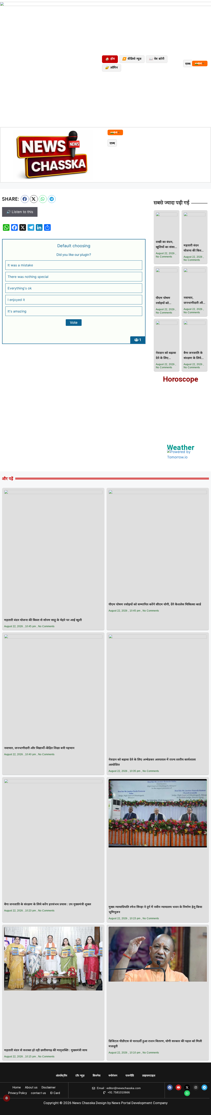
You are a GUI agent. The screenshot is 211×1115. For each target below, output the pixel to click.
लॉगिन (111, 68)
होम (110, 59)
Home (17, 1087)
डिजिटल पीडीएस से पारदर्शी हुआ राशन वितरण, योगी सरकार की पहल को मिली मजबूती (155, 1044)
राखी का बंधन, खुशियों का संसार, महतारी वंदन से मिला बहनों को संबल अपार (166, 245)
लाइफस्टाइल (148, 1075)
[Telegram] (204, 1087)
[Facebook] (170, 1087)
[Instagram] (196, 1087)
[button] (25, 199)
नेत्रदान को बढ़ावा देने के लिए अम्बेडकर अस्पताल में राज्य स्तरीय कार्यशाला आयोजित (166, 356)
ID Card (55, 1093)
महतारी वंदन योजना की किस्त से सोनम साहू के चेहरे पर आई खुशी (193, 248)
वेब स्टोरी (156, 59)
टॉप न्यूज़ (79, 1075)
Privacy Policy (17, 1093)
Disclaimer (49, 1087)
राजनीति (129, 1075)
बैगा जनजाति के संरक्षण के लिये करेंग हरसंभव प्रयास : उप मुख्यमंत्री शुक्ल (193, 356)
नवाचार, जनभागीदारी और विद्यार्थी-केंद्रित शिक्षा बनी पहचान (194, 301)
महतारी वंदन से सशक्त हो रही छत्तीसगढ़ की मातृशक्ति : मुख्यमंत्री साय (45, 1050)
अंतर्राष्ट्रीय (61, 1075)
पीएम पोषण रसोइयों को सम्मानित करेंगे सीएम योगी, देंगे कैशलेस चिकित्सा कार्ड (166, 301)
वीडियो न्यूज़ (131, 59)
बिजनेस (96, 1075)
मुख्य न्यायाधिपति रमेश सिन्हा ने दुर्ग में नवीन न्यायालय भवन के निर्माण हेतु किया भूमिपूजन (155, 909)
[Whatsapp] (187, 1093)
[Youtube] (178, 1087)
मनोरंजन (113, 1075)
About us (31, 1087)
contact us (38, 1093)
